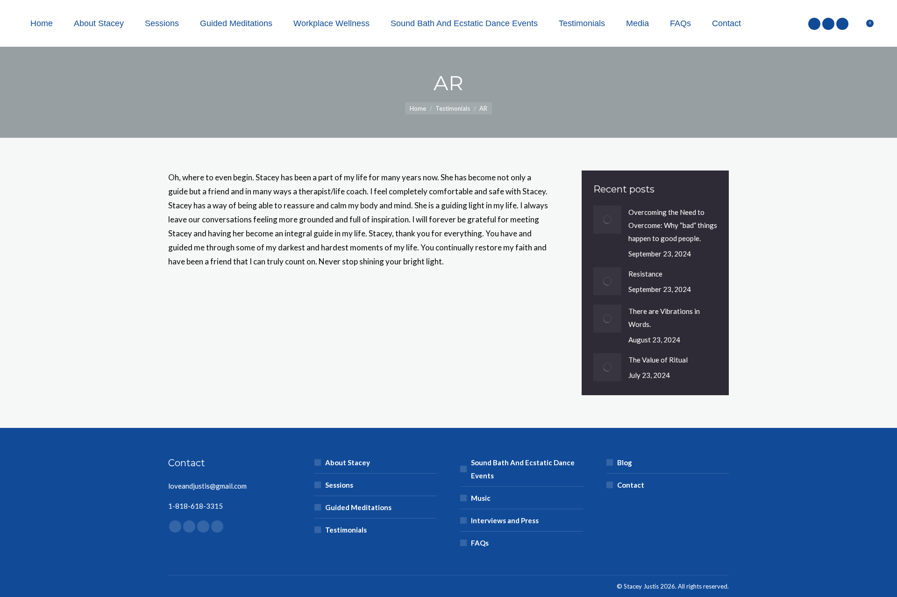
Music (481, 498)
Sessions (339, 485)
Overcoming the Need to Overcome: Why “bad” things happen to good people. (672, 225)
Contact (630, 485)
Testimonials (346, 530)
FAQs (480, 543)
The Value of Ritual (658, 359)
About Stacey (347, 462)
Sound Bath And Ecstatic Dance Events (523, 469)
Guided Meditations (358, 507)
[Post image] (607, 220)
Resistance (645, 274)
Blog (624, 462)
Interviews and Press (505, 520)
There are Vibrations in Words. (664, 317)
